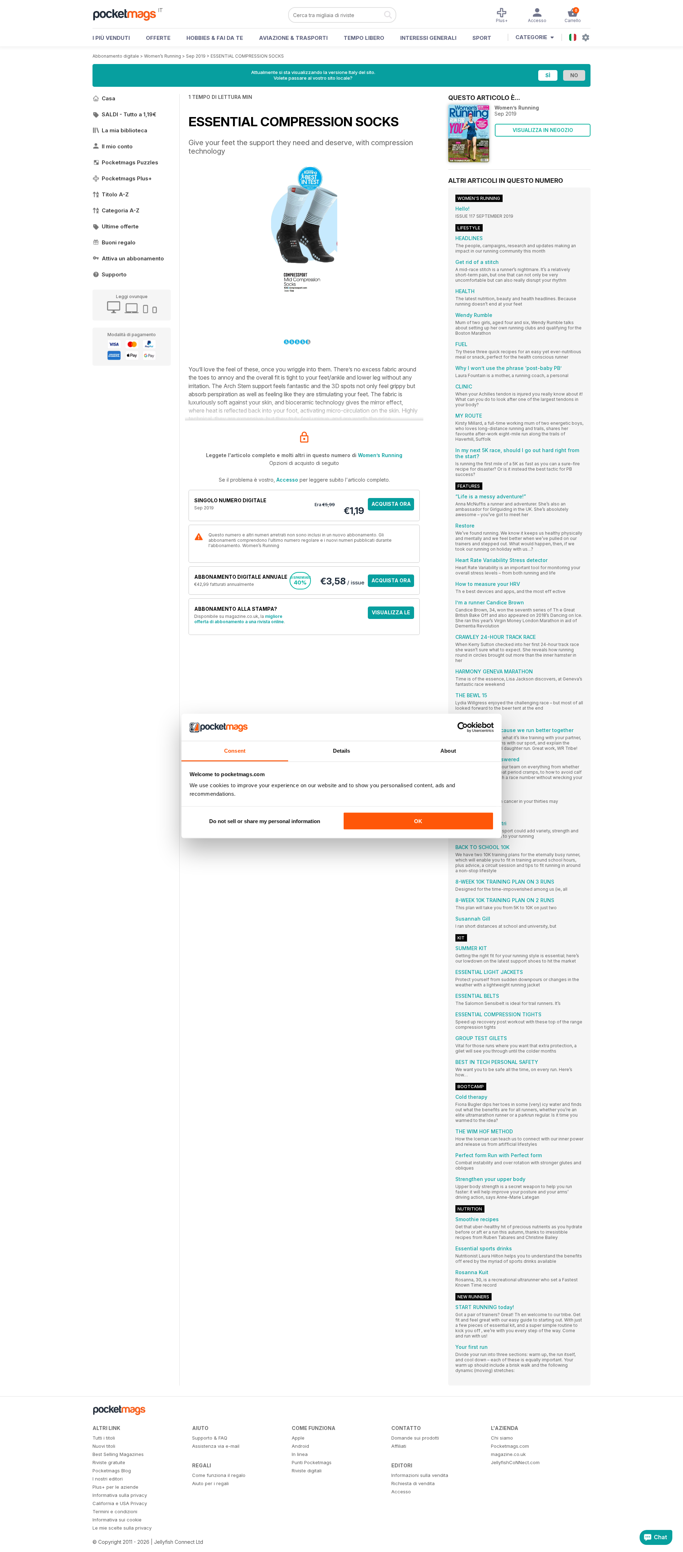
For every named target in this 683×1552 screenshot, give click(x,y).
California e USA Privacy (119, 1503)
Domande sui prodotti (415, 1438)
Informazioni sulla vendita (419, 1475)
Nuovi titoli (103, 1446)
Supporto (114, 274)
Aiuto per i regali (210, 1483)
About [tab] (448, 751)
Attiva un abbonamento (133, 258)
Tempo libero (364, 38)
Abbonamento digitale (115, 56)
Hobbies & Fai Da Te (214, 38)
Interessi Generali (428, 38)
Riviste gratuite (108, 1462)
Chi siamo (502, 1438)
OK (418, 821)
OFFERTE (158, 38)
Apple (298, 1438)
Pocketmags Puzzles (130, 162)
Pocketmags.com (510, 1446)
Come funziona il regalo (218, 1475)
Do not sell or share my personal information (264, 821)
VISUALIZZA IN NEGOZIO (543, 130)
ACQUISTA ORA (391, 504)
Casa (108, 98)
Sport (481, 38)
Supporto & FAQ (209, 1438)
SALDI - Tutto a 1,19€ (129, 114)
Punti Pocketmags (312, 1462)
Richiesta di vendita (413, 1483)
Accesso (287, 480)
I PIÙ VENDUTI (111, 38)
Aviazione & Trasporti (293, 38)
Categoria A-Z (120, 210)
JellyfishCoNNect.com (515, 1462)
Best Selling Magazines (118, 1454)
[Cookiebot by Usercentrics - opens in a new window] (462, 727)
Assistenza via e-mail (215, 1446)
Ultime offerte (120, 226)
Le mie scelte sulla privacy (122, 1528)
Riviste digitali (307, 1470)
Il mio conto (117, 146)
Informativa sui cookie (117, 1519)
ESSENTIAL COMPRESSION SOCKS (247, 56)
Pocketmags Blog (111, 1470)
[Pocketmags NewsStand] (128, 14)
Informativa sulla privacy (119, 1495)
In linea (300, 1454)
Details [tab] (341, 751)
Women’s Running (162, 56)
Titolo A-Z (115, 194)
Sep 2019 (196, 56)
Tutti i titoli (103, 1438)
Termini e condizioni (114, 1511)
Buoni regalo (119, 242)
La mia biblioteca (124, 130)
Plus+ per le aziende (115, 1487)
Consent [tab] (234, 751)
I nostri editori (107, 1479)
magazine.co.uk (508, 1454)
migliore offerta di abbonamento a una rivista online (239, 619)
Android (300, 1446)
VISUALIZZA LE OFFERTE (391, 614)
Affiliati (398, 1446)
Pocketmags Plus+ (127, 178)
